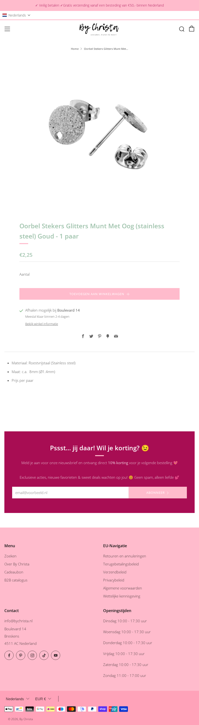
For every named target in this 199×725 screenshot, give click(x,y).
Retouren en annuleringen (124, 556)
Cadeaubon (13, 572)
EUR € (40, 699)
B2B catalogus (15, 580)
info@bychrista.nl (18, 620)
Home (75, 49)
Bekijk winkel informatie (41, 324)
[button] (16, 15)
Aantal (24, 274)
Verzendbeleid (114, 572)
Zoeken (10, 556)
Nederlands (15, 699)
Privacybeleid (113, 580)
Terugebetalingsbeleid (121, 564)
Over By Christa (16, 564)
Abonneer (155, 492)
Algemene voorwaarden (122, 588)
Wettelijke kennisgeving (121, 596)
